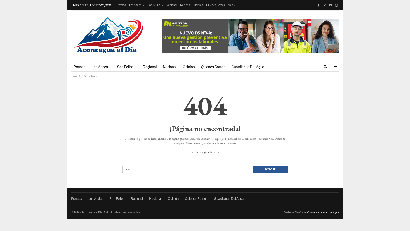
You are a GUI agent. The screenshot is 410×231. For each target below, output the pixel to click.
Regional (171, 5)
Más (231, 5)
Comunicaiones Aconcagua (323, 212)
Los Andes (135, 5)
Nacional (185, 5)
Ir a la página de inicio (206, 152)
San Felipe (154, 5)
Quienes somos (215, 5)
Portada (121, 5)
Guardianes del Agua (247, 67)
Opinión (198, 5)
